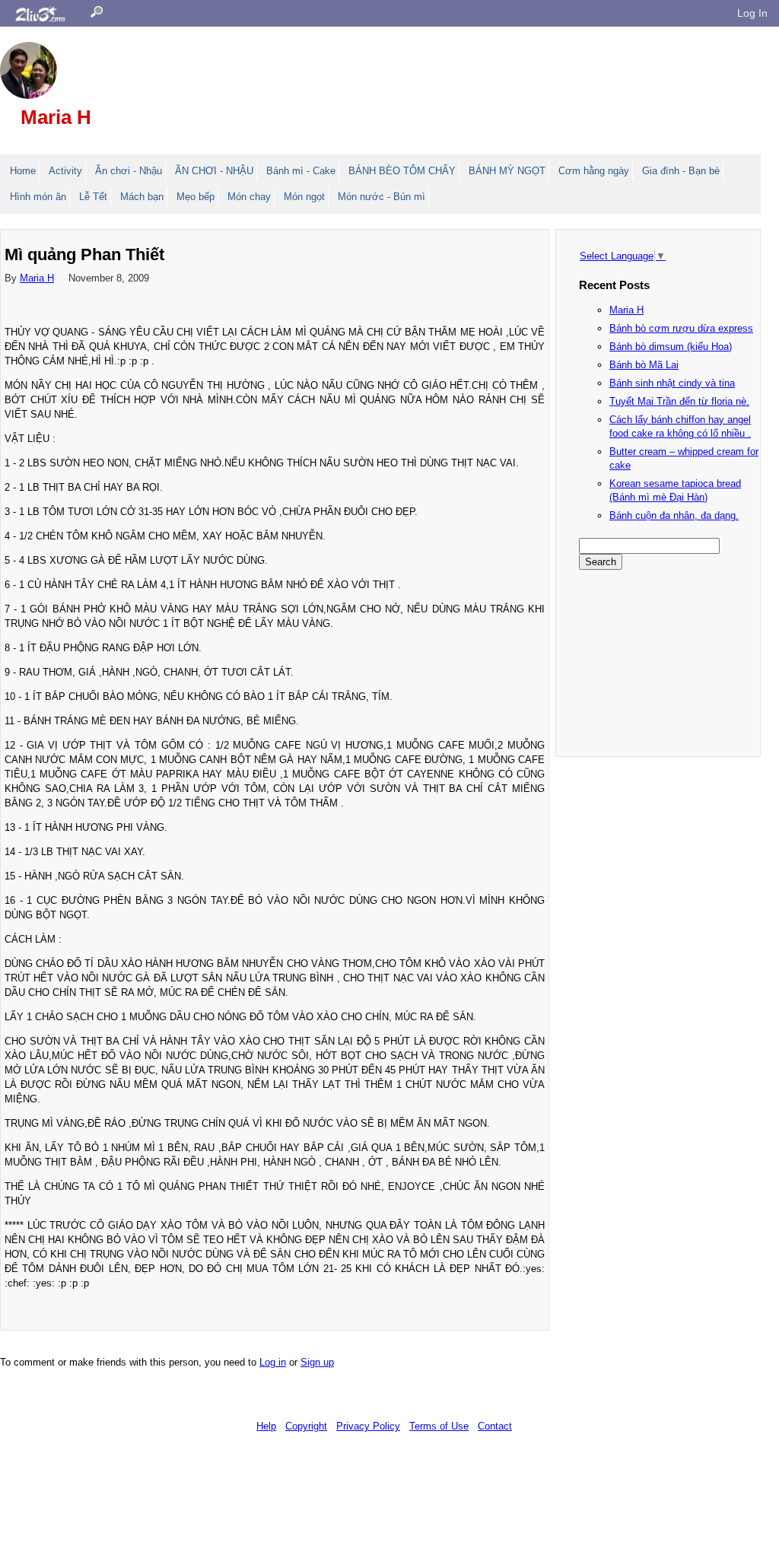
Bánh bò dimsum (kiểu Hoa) (670, 346)
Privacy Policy (368, 1426)
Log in (272, 1362)
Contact (495, 1426)
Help (266, 1426)
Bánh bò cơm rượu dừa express (681, 328)
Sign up (317, 1362)
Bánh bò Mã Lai (644, 365)
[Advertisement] (655, 661)
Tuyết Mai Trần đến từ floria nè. (679, 401)
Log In (752, 13)
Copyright (306, 1426)
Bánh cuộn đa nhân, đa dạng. (674, 515)
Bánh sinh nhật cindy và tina (672, 383)
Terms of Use (439, 1426)
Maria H (56, 117)
